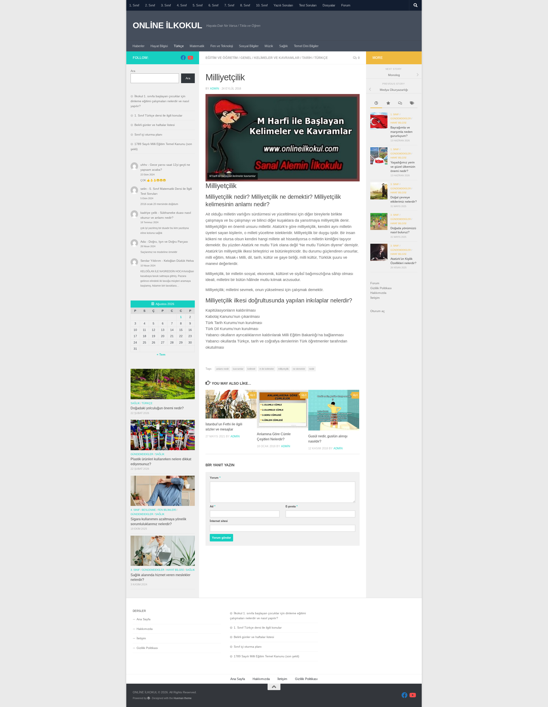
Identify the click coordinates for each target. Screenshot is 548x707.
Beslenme (149, 509)
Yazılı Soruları (283, 5)
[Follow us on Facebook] (183, 57)
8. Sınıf (245, 5)
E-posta (292, 506)
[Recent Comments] (400, 103)
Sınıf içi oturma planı (148, 134)
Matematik (197, 46)
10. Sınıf (262, 5)
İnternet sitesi (219, 521)
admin (214, 88)
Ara (133, 71)
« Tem (161, 354)
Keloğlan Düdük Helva (179, 260)
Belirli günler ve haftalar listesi (154, 125)
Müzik (269, 46)
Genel (246, 58)
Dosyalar (329, 5)
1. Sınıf (134, 5)
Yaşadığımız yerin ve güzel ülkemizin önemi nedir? (402, 166)
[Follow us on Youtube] (190, 57)
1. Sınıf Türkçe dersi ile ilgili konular (158, 115)
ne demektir (299, 369)
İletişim (375, 297)
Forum (345, 5)
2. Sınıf (150, 5)
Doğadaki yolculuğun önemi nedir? (157, 408)
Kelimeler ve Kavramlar (276, 58)
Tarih (307, 58)
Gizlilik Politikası (381, 288)
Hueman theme (183, 698)
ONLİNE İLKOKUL (167, 25)
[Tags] (411, 103)
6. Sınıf (213, 5)
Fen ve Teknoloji (221, 46)
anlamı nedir (222, 369)
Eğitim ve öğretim (222, 58)
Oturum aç (377, 311)
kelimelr (251, 369)
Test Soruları (308, 5)
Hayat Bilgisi (159, 46)
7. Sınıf (229, 5)
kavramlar (238, 369)
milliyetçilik (283, 369)
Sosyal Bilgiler (249, 46)
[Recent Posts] (376, 103)
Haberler (138, 46)
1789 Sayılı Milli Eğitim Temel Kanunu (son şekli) (266, 656)
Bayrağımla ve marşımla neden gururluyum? (401, 132)
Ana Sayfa (143, 619)
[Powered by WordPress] (148, 698)
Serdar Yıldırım (150, 260)
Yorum (215, 477)
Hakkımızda (378, 292)
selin (143, 188)
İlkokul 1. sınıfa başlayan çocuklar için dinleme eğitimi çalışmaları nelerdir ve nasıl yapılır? (160, 101)
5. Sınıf (198, 5)
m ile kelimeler (266, 369)
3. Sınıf (166, 5)
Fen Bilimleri (167, 509)
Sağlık (283, 46)
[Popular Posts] (388, 103)
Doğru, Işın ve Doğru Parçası (168, 241)
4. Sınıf (182, 5)
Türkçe (179, 46)
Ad (212, 506)
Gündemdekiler (142, 454)
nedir (311, 369)
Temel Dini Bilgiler (306, 46)
